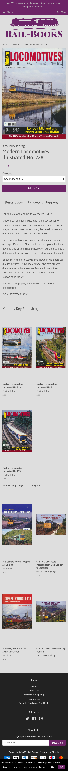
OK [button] (61, 767)
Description (14, 202)
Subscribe (57, 742)
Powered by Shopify (49, 752)
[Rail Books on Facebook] (34, 719)
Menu (9, 12)
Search (34, 686)
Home (5, 44)
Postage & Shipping (43, 202)
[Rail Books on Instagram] (41, 719)
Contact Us (34, 699)
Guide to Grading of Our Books (34, 703)
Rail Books (33, 752)
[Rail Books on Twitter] (27, 719)
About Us (34, 690)
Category (7, 173)
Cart (63, 12)
